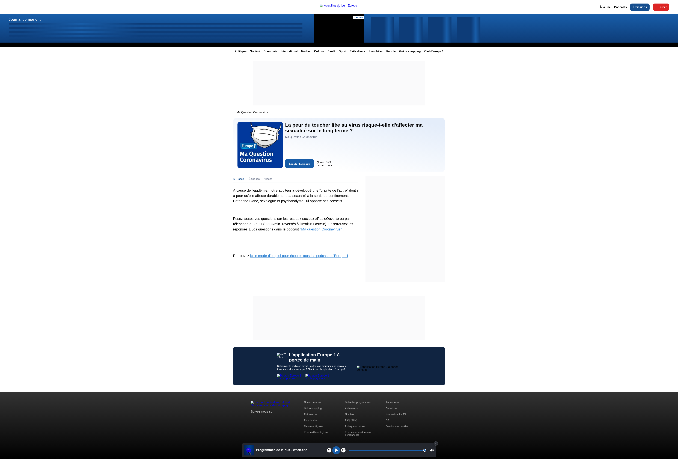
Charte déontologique (316, 432)
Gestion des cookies (397, 426)
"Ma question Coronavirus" (321, 229)
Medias (306, 51)
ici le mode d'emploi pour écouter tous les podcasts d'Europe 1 (299, 256)
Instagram (259, 418)
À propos (238, 178)
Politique (240, 51)
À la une (605, 7)
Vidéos (268, 178)
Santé (331, 51)
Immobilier (376, 51)
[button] (432, 450)
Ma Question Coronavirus (253, 112)
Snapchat (277, 418)
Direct (663, 7)
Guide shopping (410, 51)
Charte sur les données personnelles (358, 433)
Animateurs (351, 408)
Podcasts (620, 7)
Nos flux (349, 414)
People (391, 51)
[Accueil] (339, 8)
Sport (342, 51)
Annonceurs (392, 402)
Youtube (271, 418)
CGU (388, 420)
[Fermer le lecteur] (436, 443)
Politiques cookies (355, 426)
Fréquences (310, 414)
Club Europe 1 (434, 51)
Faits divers (357, 51)
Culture (319, 51)
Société (255, 51)
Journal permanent (25, 19)
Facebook (265, 418)
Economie (270, 51)
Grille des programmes (358, 402)
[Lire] (336, 450)
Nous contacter (312, 402)
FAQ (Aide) (351, 420)
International (289, 51)
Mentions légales (313, 426)
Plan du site (310, 420)
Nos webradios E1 (396, 414)
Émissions (640, 7)
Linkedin (283, 418)
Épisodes (254, 178)
